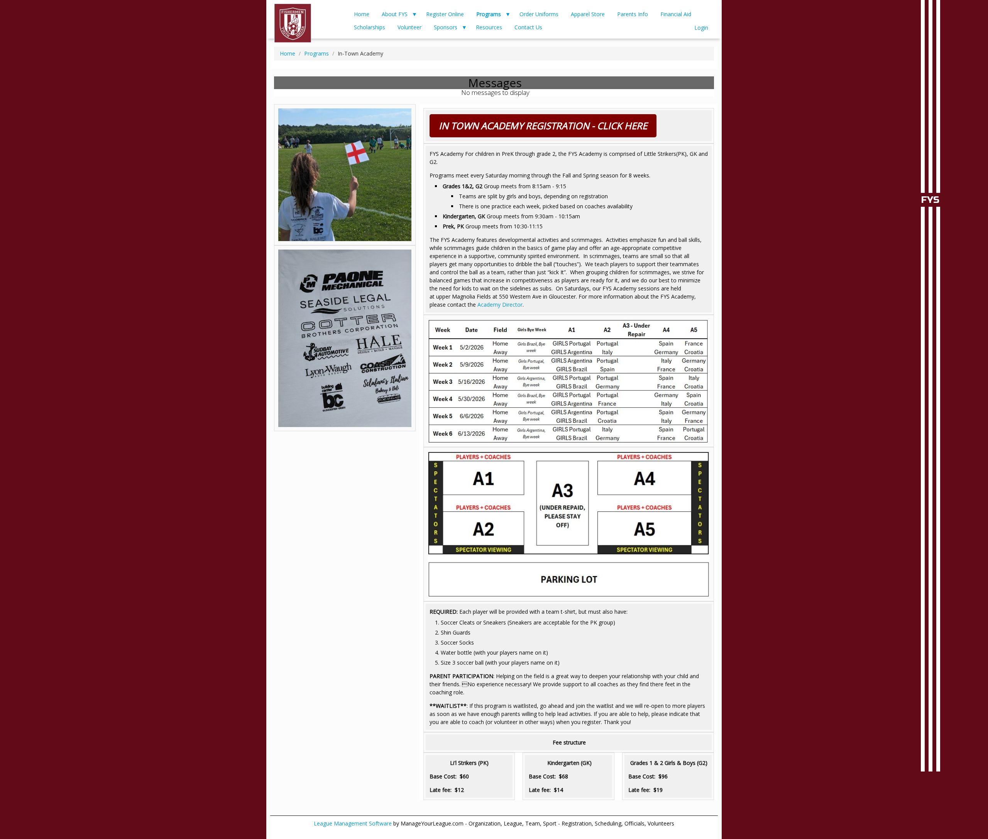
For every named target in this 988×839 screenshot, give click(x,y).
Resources (489, 27)
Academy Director (500, 304)
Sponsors (445, 27)
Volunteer (409, 27)
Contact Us (528, 27)
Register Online (445, 14)
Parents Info (632, 14)
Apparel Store (588, 14)
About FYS (395, 14)
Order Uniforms (538, 14)
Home (361, 14)
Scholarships (369, 27)
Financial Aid (675, 14)
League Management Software (353, 823)
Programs (488, 14)
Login (701, 27)
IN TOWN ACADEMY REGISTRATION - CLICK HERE (543, 125)
